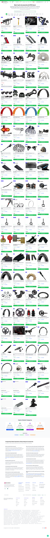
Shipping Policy (42, 504)
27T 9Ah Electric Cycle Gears (35, 511)
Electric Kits (13, 2)
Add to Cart (7, 32)
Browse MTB (20, 429)
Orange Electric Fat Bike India (24, 523)
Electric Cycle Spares (34, 503)
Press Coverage (42, 500)
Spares (17, 505)
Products (6, 3)
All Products (33, 487)
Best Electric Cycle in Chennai (14, 524)
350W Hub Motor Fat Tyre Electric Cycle (8, 510)
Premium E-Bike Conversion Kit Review (26, 519)
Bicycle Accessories (27, 487)
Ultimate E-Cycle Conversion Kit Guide (8, 523)
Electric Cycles (17, 502)
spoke (12, 15)
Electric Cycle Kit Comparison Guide (8, 521)
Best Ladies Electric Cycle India (16, 520)
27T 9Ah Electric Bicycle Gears (16, 512)
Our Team (33, 504)
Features (17, 499)
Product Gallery (27, 490)
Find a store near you (29, 463)
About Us (33, 484)
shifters (9, 15)
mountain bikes (12, 457)
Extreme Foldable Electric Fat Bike (17, 510)
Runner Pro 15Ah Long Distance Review (35, 520)
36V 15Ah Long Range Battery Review (25, 520)
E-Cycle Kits (33, 500)
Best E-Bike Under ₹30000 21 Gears (8, 511)
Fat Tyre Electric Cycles (21, 486)
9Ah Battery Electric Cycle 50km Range (8, 512)
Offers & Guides (33, 2)
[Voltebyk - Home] (10, 483)
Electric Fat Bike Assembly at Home (26, 522)
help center (42, 476)
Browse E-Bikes (10, 429)
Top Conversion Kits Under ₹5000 (25, 521)
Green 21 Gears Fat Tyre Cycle (38, 523)
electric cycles (7, 457)
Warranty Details (42, 503)
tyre (25, 15)
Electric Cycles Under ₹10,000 (33, 521)
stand (14, 15)
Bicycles (25, 505)
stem (17, 15)
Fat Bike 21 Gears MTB (31, 523)
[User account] (47, 2)
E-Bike (7, 2)
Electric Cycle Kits (27, 484)
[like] (11, 17)
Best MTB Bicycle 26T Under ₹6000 (35, 510)
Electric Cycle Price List (21, 489)
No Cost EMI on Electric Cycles (34, 522)
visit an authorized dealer (37, 474)
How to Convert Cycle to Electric (41, 521)
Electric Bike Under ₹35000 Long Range (17, 511)
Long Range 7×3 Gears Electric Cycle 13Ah (36, 512)
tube (23, 15)
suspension (20, 15)
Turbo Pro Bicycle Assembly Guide (17, 522)
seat (6, 15)
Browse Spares (40, 428)
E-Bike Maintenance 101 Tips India (17, 521)
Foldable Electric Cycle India (7, 524)
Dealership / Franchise (34, 501)
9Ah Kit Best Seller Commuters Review (8, 519)
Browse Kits (30, 429)
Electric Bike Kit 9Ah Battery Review (36, 519)
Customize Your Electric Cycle (16, 523)
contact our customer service (30, 474)
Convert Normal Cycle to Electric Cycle (8, 520)
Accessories (25, 499)
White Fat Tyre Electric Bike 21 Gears (26, 510)
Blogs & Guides (34, 490)
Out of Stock (7, 86)
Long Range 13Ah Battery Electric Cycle (25, 512)
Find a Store (33, 498)
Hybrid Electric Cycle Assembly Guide (8, 522)
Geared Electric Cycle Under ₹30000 (27, 511)
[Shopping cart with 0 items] (45, 2)
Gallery (17, 501)
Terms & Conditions (42, 501)
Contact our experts (16, 476)
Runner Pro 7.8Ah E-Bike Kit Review (17, 519)
